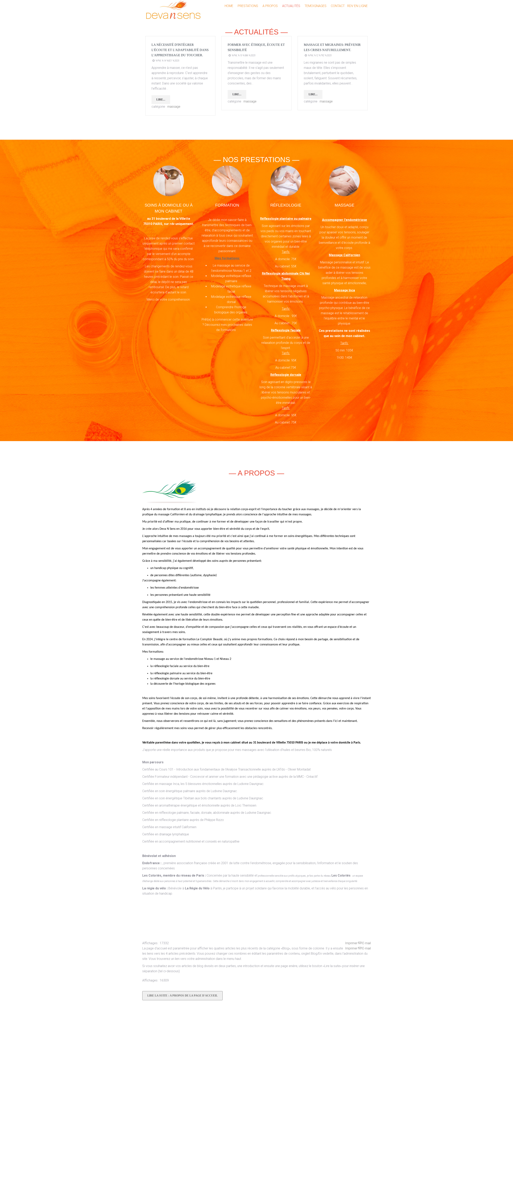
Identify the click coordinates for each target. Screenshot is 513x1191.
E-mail (366, 943)
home (229, 6)
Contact (338, 6)
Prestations (248, 6)
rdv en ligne (357, 6)
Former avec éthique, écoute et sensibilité (256, 47)
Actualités (291, 6)
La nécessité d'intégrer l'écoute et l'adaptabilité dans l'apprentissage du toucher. (180, 50)
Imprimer (351, 943)
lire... (160, 99)
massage (173, 106)
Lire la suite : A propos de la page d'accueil (182, 995)
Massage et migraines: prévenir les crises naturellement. (332, 47)
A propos (270, 6)
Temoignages (315, 6)
